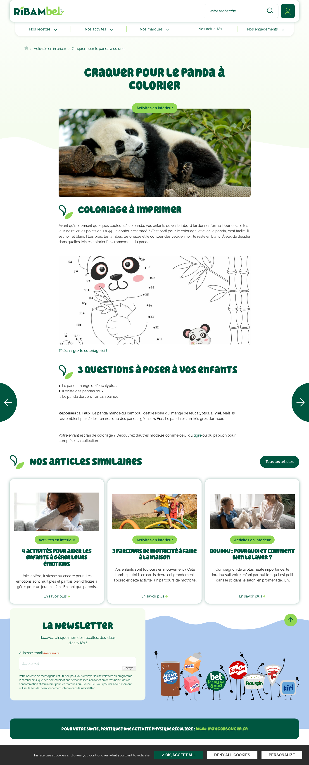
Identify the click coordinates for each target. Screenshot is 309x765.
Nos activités (96, 29)
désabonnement (51, 688)
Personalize (282, 755)
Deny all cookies (232, 755)
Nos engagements (263, 29)
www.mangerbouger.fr (222, 728)
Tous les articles (280, 462)
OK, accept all (180, 755)
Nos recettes (40, 29)
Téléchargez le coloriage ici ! (83, 351)
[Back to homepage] (26, 49)
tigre (198, 435)
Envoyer (129, 668)
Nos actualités (210, 29)
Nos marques (152, 29)
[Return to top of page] (290, 620)
